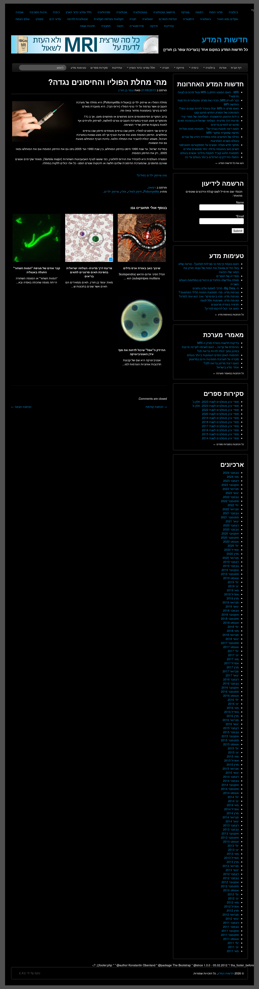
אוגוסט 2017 (231, 647)
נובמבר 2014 (231, 781)
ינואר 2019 (232, 606)
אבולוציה (121, 12)
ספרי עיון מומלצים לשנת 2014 (220, 438)
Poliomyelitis (151, 191)
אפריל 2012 (231, 906)
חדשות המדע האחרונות (210, 83)
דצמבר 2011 (231, 922)
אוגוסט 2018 (231, 622)
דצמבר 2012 (231, 874)
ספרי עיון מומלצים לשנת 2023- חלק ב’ (215, 402)
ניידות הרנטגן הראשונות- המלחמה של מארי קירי (210, 116)
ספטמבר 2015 (230, 740)
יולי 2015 (233, 748)
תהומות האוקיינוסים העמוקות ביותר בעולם (213, 355)
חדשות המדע (226, 973)
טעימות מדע (78, 67)
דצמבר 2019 (231, 562)
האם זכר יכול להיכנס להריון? (222, 308)
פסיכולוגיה (104, 12)
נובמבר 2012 (231, 878)
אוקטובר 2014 (230, 785)
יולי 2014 (233, 797)
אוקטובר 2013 (230, 833)
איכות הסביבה (38, 12)
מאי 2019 (233, 590)
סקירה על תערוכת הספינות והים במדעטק (214, 359)
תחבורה (106, 26)
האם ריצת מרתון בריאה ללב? (221, 363)
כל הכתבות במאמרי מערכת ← (228, 373)
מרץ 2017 (233, 667)
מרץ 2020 (233, 554)
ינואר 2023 (232, 493)
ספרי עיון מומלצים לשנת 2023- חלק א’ (215, 406)
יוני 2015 (233, 752)
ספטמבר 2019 (230, 574)
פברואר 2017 (231, 671)
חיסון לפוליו (135, 191)
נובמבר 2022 (231, 497)
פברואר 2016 (231, 720)
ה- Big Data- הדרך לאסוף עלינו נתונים (216, 288)
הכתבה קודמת (156, 407)
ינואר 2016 (232, 724)
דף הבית (236, 67)
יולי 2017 (233, 651)
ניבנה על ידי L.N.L (29, 973)
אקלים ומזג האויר (227, 19)
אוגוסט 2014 (231, 793)
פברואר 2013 (231, 866)
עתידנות (169, 26)
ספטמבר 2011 (230, 935)
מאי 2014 (233, 805)
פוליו (123, 191)
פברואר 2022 (231, 509)
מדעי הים (55, 19)
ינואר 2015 (232, 772)
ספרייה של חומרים (227, 276)
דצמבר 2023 (231, 481)
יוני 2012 (233, 898)
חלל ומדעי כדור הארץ (78, 12)
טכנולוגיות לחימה (77, 19)
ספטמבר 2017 (230, 643)
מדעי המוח (216, 12)
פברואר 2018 (231, 635)
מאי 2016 (233, 708)
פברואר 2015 (231, 768)
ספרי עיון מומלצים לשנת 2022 (220, 410)
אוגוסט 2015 (231, 744)
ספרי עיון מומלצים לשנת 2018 (220, 422)
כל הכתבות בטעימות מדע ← (229, 314)
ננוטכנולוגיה (140, 12)
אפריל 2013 (231, 858)
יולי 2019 (233, 582)
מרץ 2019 (233, 598)
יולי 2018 (233, 627)
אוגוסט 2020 (231, 541)
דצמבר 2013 (231, 825)
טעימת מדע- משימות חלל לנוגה (219, 300)
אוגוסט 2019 (231, 578)
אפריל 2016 (231, 712)
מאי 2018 (233, 631)
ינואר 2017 (232, 675)
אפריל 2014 (231, 809)
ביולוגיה (233, 12)
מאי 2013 (233, 854)
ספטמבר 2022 (230, 501)
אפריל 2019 (231, 594)
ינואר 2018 (232, 639)
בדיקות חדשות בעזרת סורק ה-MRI (218, 343)
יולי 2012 (233, 894)
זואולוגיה (147, 19)
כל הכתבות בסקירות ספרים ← (228, 444)
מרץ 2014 (233, 813)
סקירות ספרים (99, 67)
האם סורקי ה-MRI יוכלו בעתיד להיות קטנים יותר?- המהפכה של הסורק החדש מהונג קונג (208, 110)
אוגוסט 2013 (231, 841)
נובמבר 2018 (231, 610)
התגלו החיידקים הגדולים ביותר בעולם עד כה (212, 157)
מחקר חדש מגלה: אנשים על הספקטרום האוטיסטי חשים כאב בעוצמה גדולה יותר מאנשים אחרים (209, 147)
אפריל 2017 (231, 663)
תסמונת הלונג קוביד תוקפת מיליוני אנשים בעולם (209, 153)
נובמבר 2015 (231, 732)
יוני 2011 (233, 947)
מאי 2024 (233, 477)
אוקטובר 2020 (230, 533)
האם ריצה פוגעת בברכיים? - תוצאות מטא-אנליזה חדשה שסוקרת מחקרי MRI (209, 130)
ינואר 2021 (232, 521)
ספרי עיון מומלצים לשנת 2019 (220, 418)
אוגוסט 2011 (231, 939)
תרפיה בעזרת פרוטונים (225, 304)
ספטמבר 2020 (230, 537)
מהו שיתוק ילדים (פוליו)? (152, 175)
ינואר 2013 (232, 870)
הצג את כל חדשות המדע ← (229, 163)
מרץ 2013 (233, 862)
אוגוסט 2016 (231, 695)
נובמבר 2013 (231, 829)
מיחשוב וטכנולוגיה (164, 12)
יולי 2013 (233, 845)
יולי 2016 (233, 700)
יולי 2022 (233, 505)
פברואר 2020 (231, 558)
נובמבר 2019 (231, 566)
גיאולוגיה (205, 19)
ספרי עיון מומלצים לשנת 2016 (220, 430)
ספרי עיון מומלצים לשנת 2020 (220, 414)
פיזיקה (154, 26)
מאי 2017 (233, 659)
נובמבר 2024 (231, 472)
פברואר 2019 (231, 602)
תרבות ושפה (87, 26)
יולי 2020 (233, 545)
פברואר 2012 (231, 914)
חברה (133, 19)
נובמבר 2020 (231, 529)
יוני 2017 (233, 655)
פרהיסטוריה (137, 26)
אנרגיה (19, 12)
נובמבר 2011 (231, 927)
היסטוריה (188, 19)
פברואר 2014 (231, 817)
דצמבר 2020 (231, 525)
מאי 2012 (233, 902)
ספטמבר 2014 (230, 789)
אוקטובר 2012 (230, 882)
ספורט (39, 19)
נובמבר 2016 (231, 683)
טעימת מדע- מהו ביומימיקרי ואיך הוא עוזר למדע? (209, 296)
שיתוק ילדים (111, 191)
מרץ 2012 (233, 910)
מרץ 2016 (233, 716)
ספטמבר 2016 (230, 691)
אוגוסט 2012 (231, 890)
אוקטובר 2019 (230, 570)
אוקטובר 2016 (230, 687)
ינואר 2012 (232, 918)
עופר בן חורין (126, 90)
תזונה (120, 26)
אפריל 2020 (231, 550)
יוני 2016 (233, 704)
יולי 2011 (233, 943)
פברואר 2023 (231, 489)
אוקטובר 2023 (230, 485)
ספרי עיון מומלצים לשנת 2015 (220, 434)
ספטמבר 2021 (230, 517)
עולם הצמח (23, 19)
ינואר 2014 (232, 821)
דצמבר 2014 (231, 777)
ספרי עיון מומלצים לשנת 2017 (220, 426)
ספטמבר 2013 (230, 837)
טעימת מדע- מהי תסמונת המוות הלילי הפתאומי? (208, 292)
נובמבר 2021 (231, 513)
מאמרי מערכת (223, 334)
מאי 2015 (233, 756)
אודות (222, 67)
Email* (240, 216)
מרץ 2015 (233, 764)
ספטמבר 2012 (230, 886)
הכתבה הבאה (21, 407)
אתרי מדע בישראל (228, 367)
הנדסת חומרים (168, 19)
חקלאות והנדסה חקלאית (108, 19)
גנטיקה (185, 12)
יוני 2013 (233, 850)
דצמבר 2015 (231, 728)
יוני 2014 (233, 801)
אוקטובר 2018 (230, 614)
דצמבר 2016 (231, 679)
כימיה (56, 12)
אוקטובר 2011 (230, 931)
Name (240, 202)
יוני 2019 (233, 586)
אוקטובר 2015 (230, 736)
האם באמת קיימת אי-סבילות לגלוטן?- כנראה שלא (208, 264)
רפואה (199, 12)
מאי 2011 (233, 951)
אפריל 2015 (231, 760)
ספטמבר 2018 (230, 618)
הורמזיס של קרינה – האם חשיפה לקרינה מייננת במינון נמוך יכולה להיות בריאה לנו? (210, 349)
